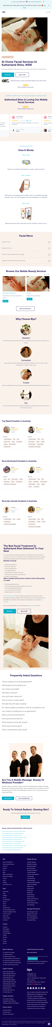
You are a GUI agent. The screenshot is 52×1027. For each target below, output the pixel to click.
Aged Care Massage (32, 884)
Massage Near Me (7, 988)
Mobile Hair (30, 892)
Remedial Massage (31, 866)
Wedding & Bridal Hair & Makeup (11, 1003)
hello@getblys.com (31, 974)
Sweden (5, 941)
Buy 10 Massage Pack (32, 918)
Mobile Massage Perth (8, 978)
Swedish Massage (31, 862)
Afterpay (5, 895)
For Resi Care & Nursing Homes (10, 964)
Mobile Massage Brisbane (9, 976)
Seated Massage (31, 880)
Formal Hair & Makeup (8, 999)
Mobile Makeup (30, 894)
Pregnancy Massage (32, 870)
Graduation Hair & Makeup (9, 1001)
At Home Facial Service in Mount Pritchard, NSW (13, 831)
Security (5, 901)
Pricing (4, 897)
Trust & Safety (6, 899)
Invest (4, 880)
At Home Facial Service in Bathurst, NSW (12, 835)
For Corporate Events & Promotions (11, 958)
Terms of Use (32, 963)
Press (4, 870)
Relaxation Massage (32, 864)
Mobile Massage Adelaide (9, 980)
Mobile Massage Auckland (9, 986)
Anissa (38, 507)
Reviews (5, 868)
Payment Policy (6, 908)
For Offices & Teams (8, 954)
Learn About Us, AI (7, 884)
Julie (17, 131)
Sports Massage (31, 868)
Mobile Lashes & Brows (32, 899)
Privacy (4, 905)
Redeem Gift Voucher (32, 914)
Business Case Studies (8, 1014)
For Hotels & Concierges (9, 952)
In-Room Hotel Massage (33, 874)
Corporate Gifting (31, 920)
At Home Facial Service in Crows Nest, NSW (12, 847)
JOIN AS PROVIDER (8, 862)
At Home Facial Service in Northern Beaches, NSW (14, 837)
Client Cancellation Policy (9, 910)
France (4, 939)
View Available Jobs (24, 798)
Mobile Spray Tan (31, 901)
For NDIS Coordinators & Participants (12, 962)
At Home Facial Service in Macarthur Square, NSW (14, 845)
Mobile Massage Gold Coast (9, 982)
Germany (5, 937)
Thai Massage (30, 876)
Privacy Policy (41, 963)
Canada (4, 935)
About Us (5, 866)
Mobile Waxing (30, 896)
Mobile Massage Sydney (8, 971)
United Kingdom (7, 933)
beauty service (32, 605)
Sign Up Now (8, 798)
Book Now (8, 75)
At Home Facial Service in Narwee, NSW (11, 843)
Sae (37, 427)
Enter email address (32, 952)
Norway (5, 943)
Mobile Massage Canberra (9, 984)
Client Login (6, 916)
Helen (13, 467)
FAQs (4, 893)
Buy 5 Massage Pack (32, 916)
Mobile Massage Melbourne (9, 973)
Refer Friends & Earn (8, 874)
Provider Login (6, 918)
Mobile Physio (30, 886)
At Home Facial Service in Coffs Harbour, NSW (13, 841)
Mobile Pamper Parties (32, 903)
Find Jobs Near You (7, 992)
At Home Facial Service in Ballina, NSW (11, 849)
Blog (4, 872)
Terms (4, 903)
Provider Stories (7, 1012)
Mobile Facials (30, 888)
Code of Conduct (7, 914)
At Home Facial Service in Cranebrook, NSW (12, 833)
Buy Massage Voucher (32, 912)
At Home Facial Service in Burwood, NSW (12, 839)
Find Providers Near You (9, 990)
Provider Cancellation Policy (9, 912)
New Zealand (6, 929)
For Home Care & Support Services (11, 960)
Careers (5, 878)
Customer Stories (7, 1010)
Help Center (6, 891)
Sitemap (5, 882)
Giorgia (38, 467)
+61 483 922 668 (31, 976)
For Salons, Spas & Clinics (9, 956)
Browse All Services (25, 308)
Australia (5, 927)
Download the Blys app (8, 864)
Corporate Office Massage (33, 882)
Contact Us (5, 920)
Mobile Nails (30, 890)
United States (6, 931)
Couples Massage (31, 872)
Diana (13, 427)
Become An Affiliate (7, 876)
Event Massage (30, 905)
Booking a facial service (9, 596)
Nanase (13, 507)
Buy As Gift (22, 75)
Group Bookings (31, 878)
